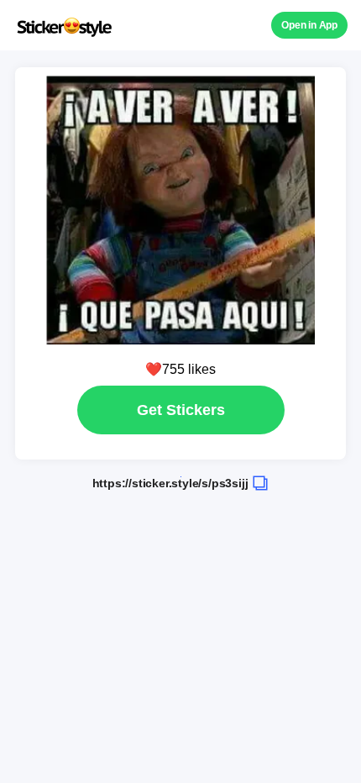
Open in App (309, 25)
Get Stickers (181, 410)
